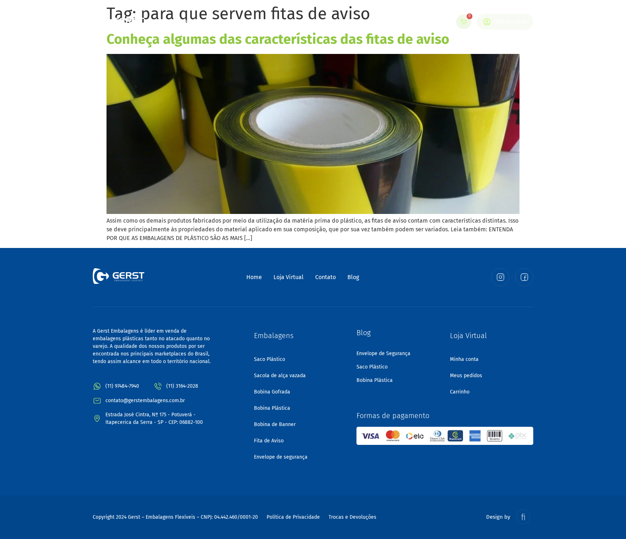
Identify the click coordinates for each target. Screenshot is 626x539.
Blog (351, 21)
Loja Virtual (319, 21)
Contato (379, 21)
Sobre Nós (225, 21)
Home (193, 21)
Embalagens (267, 21)
